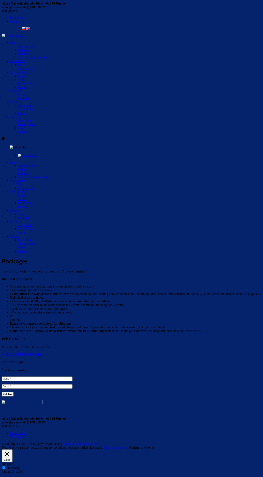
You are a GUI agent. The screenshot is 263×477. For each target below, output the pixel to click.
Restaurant (16, 90)
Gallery (22, 131)
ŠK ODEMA (25, 109)
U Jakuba (23, 98)
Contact (14, 116)
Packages (23, 50)
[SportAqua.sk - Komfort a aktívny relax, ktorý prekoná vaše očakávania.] (12, 35)
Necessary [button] (8, 463)
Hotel (13, 42)
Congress (23, 53)
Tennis (22, 79)
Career (22, 128)
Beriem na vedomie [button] (142, 447)
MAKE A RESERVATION (20, 354)
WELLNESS (17, 61)
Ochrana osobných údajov (80, 443)
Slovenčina (30, 155)
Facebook (18, 433)
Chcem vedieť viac (116, 447)
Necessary (13, 468)
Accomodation (26, 46)
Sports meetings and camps (34, 57)
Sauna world (25, 68)
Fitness (22, 76)
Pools (21, 65)
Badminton (24, 83)
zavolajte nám (11, 7)
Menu (21, 94)
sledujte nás (9, 11)
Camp (21, 113)
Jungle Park (25, 105)
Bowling (23, 87)
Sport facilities (18, 72)
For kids (15, 102)
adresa (6, 3)
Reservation (25, 120)
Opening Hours (27, 124)
